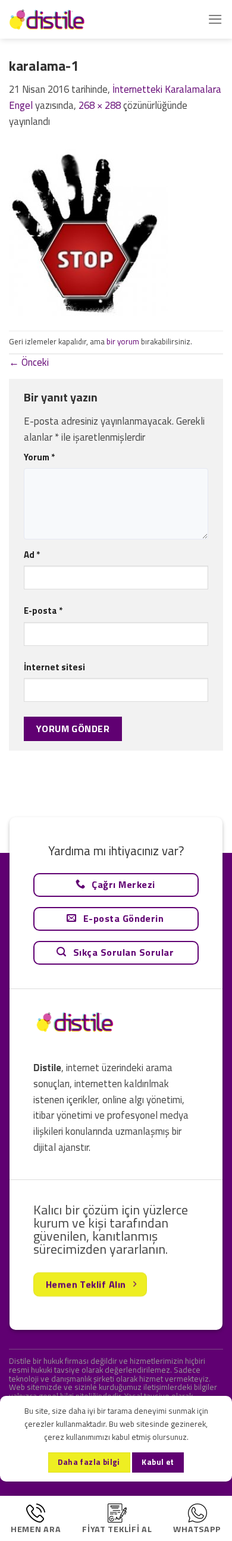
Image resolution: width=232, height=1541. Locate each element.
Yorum (39, 457)
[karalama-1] (88, 229)
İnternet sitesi (54, 667)
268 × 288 (100, 105)
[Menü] (215, 19)
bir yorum (122, 341)
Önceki (29, 362)
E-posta (43, 610)
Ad (32, 554)
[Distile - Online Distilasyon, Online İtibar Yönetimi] (68, 19)
